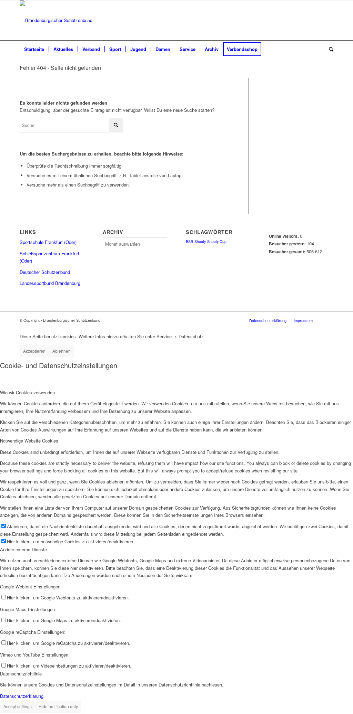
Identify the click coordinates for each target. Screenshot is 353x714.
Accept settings (17, 706)
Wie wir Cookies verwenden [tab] (27, 392)
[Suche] (328, 49)
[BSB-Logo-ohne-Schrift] (56, 20)
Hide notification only (58, 706)
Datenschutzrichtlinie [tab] (21, 673)
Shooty (200, 241)
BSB (189, 241)
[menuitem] (34, 49)
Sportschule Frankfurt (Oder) (48, 242)
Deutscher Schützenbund (45, 272)
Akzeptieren (34, 351)
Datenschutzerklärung (21, 696)
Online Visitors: (284, 236)
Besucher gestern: (288, 244)
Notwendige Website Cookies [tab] (29, 440)
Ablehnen (61, 351)
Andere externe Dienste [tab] (23, 549)
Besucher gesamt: (287, 252)
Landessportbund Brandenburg (50, 283)
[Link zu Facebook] (328, 20)
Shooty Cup (216, 241)
